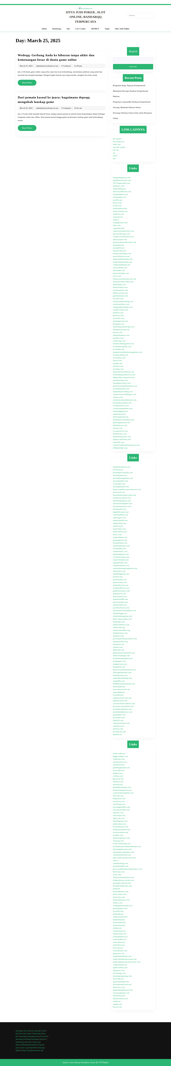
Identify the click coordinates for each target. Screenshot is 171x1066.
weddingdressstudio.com (122, 906)
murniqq (23, 1036)
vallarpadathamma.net (121, 265)
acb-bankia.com (119, 358)
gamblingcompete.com (122, 787)
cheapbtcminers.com (121, 565)
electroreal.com (119, 492)
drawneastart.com (120, 596)
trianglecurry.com (120, 664)
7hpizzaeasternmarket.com (123, 877)
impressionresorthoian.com (123, 372)
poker (115, 156)
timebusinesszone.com (122, 437)
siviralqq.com (118, 369)
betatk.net (117, 1001)
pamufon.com (118, 636)
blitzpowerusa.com (120, 293)
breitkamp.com (119, 622)
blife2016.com (118, 650)
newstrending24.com (121, 993)
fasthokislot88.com (120, 599)
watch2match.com (120, 951)
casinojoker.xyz (119, 942)
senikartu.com (118, 214)
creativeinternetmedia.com (123, 793)
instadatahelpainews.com (122, 712)
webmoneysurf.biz (120, 917)
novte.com (117, 875)
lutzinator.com (118, 644)
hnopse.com (117, 428)
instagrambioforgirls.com (123, 307)
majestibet (33, 1048)
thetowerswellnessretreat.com (124, 670)
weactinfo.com (118, 318)
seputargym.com (119, 518)
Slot (68, 29)
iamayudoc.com (119, 571)
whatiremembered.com (122, 855)
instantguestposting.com (122, 976)
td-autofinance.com (120, 827)
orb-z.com (117, 276)
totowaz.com (118, 397)
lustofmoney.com (119, 434)
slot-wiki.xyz (118, 948)
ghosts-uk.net (118, 779)
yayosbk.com (118, 911)
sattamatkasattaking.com (122, 678)
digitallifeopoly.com (121, 512)
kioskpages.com (119, 661)
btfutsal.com (118, 773)
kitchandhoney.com (120, 892)
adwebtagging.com (120, 411)
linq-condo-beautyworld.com (124, 858)
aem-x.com (117, 535)
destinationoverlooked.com (123, 420)
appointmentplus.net (121, 982)
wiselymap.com (119, 804)
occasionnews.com (120, 431)
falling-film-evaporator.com (123, 377)
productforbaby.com (121, 273)
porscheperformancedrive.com (125, 639)
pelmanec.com (118, 186)
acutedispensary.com (121, 389)
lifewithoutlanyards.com (122, 886)
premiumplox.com (120, 908)
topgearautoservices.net (122, 698)
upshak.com (117, 363)
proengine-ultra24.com (122, 883)
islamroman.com (119, 824)
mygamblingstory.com (121, 177)
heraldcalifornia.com (121, 588)
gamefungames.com (121, 554)
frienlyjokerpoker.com (121, 830)
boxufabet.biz (118, 695)
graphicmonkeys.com (121, 591)
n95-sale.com (118, 796)
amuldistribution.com (121, 546)
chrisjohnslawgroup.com (122, 616)
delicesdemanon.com (121, 900)
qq (114, 153)
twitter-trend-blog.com (121, 844)
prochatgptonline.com (121, 807)
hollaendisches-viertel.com (123, 880)
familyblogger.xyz (120, 613)
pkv (114, 158)
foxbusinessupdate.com (122, 346)
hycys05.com (118, 299)
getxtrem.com (118, 315)
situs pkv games (119, 147)
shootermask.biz (119, 922)
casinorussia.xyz (119, 931)
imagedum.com (119, 667)
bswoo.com (117, 1007)
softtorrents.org (119, 627)
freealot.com (118, 577)
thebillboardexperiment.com (124, 684)
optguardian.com (119, 523)
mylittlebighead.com (121, 574)
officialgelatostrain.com (122, 672)
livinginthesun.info (120, 223)
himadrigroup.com (120, 821)
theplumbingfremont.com (123, 990)
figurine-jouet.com (120, 701)
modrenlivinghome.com (122, 709)
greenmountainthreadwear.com (125, 386)
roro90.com (117, 200)
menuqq (19, 1031)
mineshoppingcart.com (122, 501)
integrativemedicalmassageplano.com (127, 352)
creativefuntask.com (121, 560)
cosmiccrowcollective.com (123, 237)
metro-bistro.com (119, 894)
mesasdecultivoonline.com (123, 282)
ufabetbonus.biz (119, 996)
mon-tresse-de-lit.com (121, 689)
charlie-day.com (119, 341)
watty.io (116, 220)
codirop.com (118, 776)
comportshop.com (120, 965)
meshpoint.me (118, 245)
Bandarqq (56, 29)
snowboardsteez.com (121, 304)
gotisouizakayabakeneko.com (124, 242)
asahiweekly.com (119, 580)
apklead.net (117, 734)
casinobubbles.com (120, 515)
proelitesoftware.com (121, 608)
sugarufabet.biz (119, 692)
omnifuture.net (118, 765)
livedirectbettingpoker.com (123, 344)
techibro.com (118, 835)
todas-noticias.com (120, 211)
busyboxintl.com (119, 251)
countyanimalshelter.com (122, 408)
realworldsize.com (120, 268)
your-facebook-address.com (124, 703)
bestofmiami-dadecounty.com (124, 495)
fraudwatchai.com (120, 532)
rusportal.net (118, 217)
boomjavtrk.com (119, 732)
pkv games (117, 139)
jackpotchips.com (120, 605)
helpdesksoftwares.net (121, 467)
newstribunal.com (120, 475)
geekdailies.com (119, 715)
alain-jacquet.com (120, 239)
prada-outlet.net (119, 753)
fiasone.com (117, 332)
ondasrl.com (118, 647)
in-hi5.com (117, 206)
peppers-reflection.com (122, 439)
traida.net (116, 889)
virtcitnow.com (119, 801)
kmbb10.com (118, 313)
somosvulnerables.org (121, 630)
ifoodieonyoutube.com (122, 498)
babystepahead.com (120, 417)
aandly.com (117, 1004)
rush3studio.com (119, 197)
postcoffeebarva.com (121, 256)
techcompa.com (119, 815)
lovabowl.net (118, 470)
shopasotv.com (119, 970)
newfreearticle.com (120, 290)
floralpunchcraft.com (121, 330)
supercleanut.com (120, 582)
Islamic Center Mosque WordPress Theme (79, 1062)
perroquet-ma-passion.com (123, 706)
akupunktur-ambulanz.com (123, 852)
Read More (28, 83)
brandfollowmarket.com (122, 403)
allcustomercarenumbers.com (124, 610)
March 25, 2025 (26, 66)
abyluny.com (118, 729)
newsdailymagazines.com (123, 478)
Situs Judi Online (122, 29)
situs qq (26, 1031)
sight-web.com (118, 818)
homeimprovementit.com (123, 473)
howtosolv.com (119, 897)
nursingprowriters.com (122, 383)
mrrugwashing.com (120, 355)
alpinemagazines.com (121, 838)
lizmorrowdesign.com (121, 656)
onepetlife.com (119, 681)
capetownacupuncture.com (123, 231)
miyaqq (41, 1048)
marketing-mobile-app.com (123, 327)
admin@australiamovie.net (47, 66)
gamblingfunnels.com (121, 768)
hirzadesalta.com (119, 509)
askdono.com (118, 782)
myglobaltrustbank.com (122, 956)
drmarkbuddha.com (120, 866)
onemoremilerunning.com (123, 301)
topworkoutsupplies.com (122, 503)
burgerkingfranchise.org (122, 262)
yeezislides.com (119, 484)
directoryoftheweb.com (122, 192)
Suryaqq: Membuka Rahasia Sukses (127, 107)
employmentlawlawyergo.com (125, 959)
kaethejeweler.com (120, 675)
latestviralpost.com (120, 287)
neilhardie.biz (118, 914)
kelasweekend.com (120, 999)
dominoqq (37, 1033)
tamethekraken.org (120, 642)
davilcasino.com (119, 529)
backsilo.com (118, 366)
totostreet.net (118, 526)
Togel (107, 29)
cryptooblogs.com (120, 537)
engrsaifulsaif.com (120, 563)
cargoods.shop (118, 228)
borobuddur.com (119, 549)
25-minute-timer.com (121, 557)
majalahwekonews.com (122, 180)
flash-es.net (117, 361)
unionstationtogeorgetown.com (125, 568)
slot (44, 1031)
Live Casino (80, 29)
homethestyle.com (120, 543)
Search (133, 51)
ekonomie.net (118, 979)
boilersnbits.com (119, 285)
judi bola (19, 1033)
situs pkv (28, 1042)
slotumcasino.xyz (120, 934)
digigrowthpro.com (120, 756)
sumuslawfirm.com (120, 380)
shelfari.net (117, 928)
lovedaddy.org (118, 349)
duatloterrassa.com (120, 633)
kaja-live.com (118, 813)
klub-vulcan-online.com (122, 619)
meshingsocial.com (120, 321)
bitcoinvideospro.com (121, 234)
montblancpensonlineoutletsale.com (127, 846)
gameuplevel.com (120, 540)
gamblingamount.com (121, 422)
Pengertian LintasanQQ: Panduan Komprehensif (131, 102)
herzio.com (117, 203)
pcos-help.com (118, 770)
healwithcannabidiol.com (123, 658)
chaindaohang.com (120, 863)
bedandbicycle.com (120, 585)
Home (44, 29)
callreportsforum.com (121, 723)
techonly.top (118, 784)
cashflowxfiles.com (120, 310)
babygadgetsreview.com (122, 849)
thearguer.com (118, 324)
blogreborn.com (119, 798)
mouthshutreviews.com (122, 506)
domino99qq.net (119, 189)
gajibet (18, 1050)
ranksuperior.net (119, 414)
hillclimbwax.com (120, 425)
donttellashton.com (120, 194)
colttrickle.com (119, 759)
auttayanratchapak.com (122, 253)
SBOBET (95, 29)
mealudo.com (118, 338)
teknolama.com (119, 270)
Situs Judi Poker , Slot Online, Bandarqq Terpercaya (85, 17)
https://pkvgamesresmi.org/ (32, 1050)
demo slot (117, 144)
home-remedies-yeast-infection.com (127, 489)
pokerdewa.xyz (119, 945)
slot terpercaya (118, 142)
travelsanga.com (119, 973)
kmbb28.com (118, 720)
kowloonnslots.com (120, 832)
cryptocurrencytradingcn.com (124, 394)
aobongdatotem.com (121, 487)
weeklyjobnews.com (121, 406)
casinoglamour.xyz (120, 937)
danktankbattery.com (121, 335)
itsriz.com (117, 225)
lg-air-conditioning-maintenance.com (127, 869)
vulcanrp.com (118, 841)
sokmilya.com (118, 726)
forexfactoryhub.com (121, 810)
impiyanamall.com (120, 520)
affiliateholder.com (120, 448)
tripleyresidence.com (121, 625)
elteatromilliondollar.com (122, 259)
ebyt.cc (116, 860)
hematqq (31, 1036)
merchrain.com (119, 718)
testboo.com (117, 903)
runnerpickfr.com (119, 762)
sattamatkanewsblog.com (123, 392)
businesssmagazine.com (122, 790)
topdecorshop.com (120, 967)
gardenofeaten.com (120, 296)
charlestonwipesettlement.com (124, 400)
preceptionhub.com (120, 481)
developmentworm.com (122, 984)
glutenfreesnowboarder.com (124, 653)
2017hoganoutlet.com (121, 183)
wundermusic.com (120, 551)
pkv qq (115, 150)
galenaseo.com (119, 953)
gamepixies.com (119, 594)
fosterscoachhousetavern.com (124, 279)
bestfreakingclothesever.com (124, 375)
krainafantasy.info (120, 208)
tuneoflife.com (118, 442)
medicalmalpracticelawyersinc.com (126, 962)
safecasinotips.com (120, 602)
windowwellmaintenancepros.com (126, 445)
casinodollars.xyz (120, 939)
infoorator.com (118, 872)
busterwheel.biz (119, 925)
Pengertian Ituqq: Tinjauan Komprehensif (129, 85)
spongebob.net (118, 248)
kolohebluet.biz (119, 920)
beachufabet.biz (119, 687)
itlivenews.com (119, 987)
